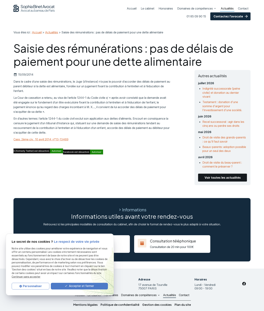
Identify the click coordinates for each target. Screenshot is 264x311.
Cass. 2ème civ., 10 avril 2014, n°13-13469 (40, 139)
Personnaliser (32, 286)
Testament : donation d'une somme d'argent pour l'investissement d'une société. (222, 106)
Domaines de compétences (195, 8)
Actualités (227, 8)
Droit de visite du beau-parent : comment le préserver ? (222, 164)
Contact (243, 8)
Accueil (131, 8)
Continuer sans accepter (26, 276)
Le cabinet (147, 8)
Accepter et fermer (81, 286)
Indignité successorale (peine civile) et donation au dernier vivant (221, 92)
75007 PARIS (153, 286)
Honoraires (166, 8)
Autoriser (56, 151)
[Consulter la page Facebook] (244, 284)
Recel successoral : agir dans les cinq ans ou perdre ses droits (223, 123)
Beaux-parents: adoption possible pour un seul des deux (224, 149)
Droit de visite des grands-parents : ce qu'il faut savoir (224, 139)
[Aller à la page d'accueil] (34, 8)
